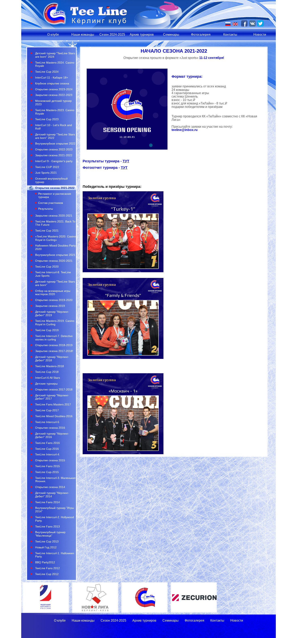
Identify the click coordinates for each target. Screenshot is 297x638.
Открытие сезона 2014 (50, 487)
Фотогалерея (201, 34)
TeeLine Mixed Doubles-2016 (54, 416)
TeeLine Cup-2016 (47, 448)
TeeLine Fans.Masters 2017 (53, 404)
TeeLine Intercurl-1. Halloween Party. (54, 555)
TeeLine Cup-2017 (47, 410)
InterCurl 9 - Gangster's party (54, 161)
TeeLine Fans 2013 (47, 526)
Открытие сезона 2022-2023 (54, 149)
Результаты (45, 208)
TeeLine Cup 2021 (47, 230)
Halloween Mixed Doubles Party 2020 (55, 247)
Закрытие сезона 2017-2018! (54, 351)
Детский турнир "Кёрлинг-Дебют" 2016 (52, 435)
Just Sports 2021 (46, 172)
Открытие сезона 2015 (50, 460)
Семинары (171, 34)
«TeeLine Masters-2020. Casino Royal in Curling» (55, 238)
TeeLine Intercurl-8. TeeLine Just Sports (53, 274)
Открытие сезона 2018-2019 (54, 345)
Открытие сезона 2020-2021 (54, 260)
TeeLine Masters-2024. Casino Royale (54, 64)
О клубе (53, 34)
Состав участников (50, 202)
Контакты (230, 34)
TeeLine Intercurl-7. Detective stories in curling (54, 337)
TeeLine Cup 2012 (47, 574)
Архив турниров (142, 34)
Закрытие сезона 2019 (50, 305)
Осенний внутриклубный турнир (51, 180)
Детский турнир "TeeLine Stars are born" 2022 (55, 136)
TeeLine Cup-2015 (47, 472)
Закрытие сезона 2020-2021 (53, 215)
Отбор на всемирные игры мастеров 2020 (52, 292)
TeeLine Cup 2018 (47, 371)
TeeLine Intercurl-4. (47, 454)
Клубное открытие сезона (52, 83)
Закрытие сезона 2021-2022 (53, 155)
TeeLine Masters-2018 (49, 366)
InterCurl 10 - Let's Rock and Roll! (53, 126)
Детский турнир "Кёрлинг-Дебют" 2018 (52, 358)
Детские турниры (46, 383)
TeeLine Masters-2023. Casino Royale (54, 111)
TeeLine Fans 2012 (47, 568)
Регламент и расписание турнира (54, 195)
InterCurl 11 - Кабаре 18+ (51, 77)
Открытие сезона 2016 (50, 427)
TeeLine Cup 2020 (47, 266)
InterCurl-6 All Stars (47, 377)
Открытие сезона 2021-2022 (55, 187)
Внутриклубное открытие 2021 (55, 254)
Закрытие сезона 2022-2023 (53, 95)
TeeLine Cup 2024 (47, 71)
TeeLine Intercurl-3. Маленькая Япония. (55, 479)
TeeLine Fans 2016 (47, 442)
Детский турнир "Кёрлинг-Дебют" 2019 (52, 313)
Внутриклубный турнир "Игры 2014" (54, 509)
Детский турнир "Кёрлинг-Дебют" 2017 (52, 397)
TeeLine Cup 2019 (47, 330)
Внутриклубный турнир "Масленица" (50, 534)
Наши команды (82, 34)
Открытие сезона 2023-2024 (54, 89)
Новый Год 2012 (46, 547)
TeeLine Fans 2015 (47, 466)
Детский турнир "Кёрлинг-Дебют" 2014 (52, 494)
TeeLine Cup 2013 (47, 541)
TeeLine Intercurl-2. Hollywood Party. (54, 519)
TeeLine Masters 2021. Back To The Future (55, 223)
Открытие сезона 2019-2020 (54, 300)
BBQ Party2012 (45, 562)
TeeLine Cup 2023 (47, 119)
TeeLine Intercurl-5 (47, 422)
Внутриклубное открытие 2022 (55, 143)
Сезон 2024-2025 (112, 34)
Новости (259, 34)
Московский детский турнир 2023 (53, 102)
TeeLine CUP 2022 (47, 167)
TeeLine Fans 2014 (47, 502)
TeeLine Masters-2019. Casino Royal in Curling (54, 322)
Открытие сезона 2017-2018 (54, 389)
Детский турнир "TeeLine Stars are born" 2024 (55, 55)
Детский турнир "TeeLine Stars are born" (55, 283)
